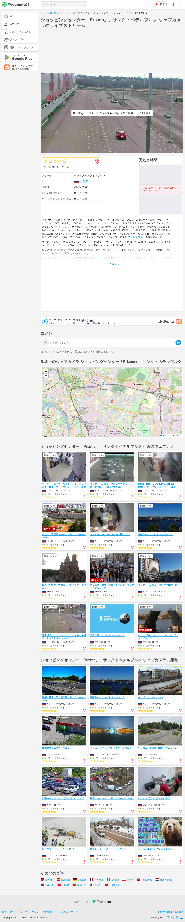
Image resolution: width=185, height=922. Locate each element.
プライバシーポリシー (29, 911)
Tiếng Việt (115, 884)
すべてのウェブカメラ (66, 911)
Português (146, 879)
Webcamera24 (18, 4)
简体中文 (81, 884)
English (49, 879)
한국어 (98, 884)
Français (99, 879)
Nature (141, 237)
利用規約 (48, 911)
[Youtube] (181, 917)
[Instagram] (172, 917)
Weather (132, 237)
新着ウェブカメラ (19, 39)
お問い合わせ (9, 911)
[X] (177, 917)
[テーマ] (173, 4)
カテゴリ (14, 23)
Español (65, 879)
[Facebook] (167, 917)
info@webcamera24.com (170, 911)
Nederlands (166, 879)
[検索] (84, 4)
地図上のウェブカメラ (21, 47)
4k (126, 237)
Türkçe (65, 884)
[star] (46, 161)
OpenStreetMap (175, 435)
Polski (130, 879)
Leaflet (163, 435)
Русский (49, 884)
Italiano (115, 879)
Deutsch (82, 879)
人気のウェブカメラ (20, 31)
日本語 (163, 4)
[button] (103, 384)
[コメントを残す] (178, 342)
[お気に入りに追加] (96, 161)
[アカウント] (180, 4)
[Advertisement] (20, 105)
